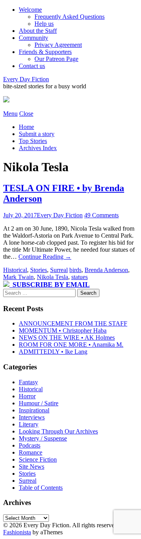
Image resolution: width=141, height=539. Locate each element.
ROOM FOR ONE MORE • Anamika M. (71, 344)
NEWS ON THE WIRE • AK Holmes (67, 337)
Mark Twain (18, 277)
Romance (30, 452)
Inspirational (34, 410)
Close (26, 113)
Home (26, 127)
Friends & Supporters (45, 51)
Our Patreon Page (56, 59)
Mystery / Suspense (43, 438)
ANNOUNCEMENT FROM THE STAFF (73, 323)
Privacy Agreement (58, 44)
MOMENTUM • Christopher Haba (63, 330)
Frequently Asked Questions (69, 16)
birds (75, 270)
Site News (31, 466)
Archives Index (38, 148)
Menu (10, 113)
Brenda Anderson (106, 270)
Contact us (32, 66)
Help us (44, 23)
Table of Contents (41, 487)
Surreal (59, 270)
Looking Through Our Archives (58, 431)
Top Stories (33, 141)
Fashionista (17, 532)
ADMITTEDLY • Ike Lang (53, 351)
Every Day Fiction (26, 79)
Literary (28, 424)
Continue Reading (44, 256)
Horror (27, 396)
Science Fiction (38, 459)
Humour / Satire (38, 403)
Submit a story (36, 134)
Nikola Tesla (52, 277)
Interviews (32, 417)
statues (79, 277)
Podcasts (29, 445)
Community (33, 37)
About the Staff (38, 30)
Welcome (30, 9)
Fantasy (28, 382)
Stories (38, 270)
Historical (15, 270)
